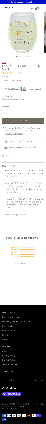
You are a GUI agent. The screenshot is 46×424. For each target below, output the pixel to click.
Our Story (6, 346)
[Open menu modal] (42, 7)
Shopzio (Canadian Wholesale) (16, 321)
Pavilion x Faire (9, 326)
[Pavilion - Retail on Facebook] (3, 388)
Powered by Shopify (9, 408)
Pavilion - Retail (21, 404)
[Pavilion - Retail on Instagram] (7, 388)
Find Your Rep (8, 312)
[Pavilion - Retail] (9, 8)
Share (8, 156)
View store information (14, 134)
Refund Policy (8, 360)
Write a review (20, 263)
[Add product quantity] (12, 111)
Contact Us (7, 339)
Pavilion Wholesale (10, 317)
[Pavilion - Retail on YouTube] (15, 388)
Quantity (6, 106)
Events (5, 335)
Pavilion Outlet (8, 330)
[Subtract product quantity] (4, 111)
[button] (34, 263)
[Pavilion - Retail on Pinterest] (11, 388)
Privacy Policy (8, 355)
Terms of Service (9, 364)
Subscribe (39, 380)
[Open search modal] (31, 7)
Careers (5, 351)
